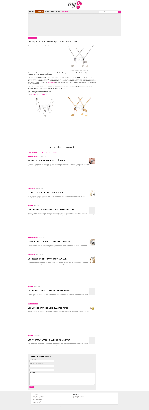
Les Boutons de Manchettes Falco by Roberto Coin (51, 209)
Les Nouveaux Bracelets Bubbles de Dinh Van (49, 340)
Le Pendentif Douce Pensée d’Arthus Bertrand (49, 291)
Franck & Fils (34, 94)
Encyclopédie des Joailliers (39, 397)
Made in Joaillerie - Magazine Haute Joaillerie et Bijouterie (74, 4)
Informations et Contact (78, 396)
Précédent (56, 147)
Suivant (68, 147)
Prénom (32, 359)
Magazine (40, 11)
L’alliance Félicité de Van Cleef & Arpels (45, 192)
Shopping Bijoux (36, 402)
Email (36, 363)
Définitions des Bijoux (37, 401)
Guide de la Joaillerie (37, 399)
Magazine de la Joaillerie (38, 396)
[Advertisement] (75, 25)
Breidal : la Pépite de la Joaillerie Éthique (46, 160)
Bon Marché (45, 94)
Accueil (31, 11)
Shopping (65, 11)
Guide (58, 11)
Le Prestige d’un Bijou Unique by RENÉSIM (47, 259)
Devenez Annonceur (77, 397)
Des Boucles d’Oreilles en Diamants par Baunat (49, 241)
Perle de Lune (51, 82)
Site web (31, 368)
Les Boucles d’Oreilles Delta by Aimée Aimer (48, 308)
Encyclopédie (49, 11)
